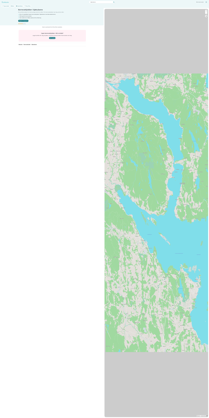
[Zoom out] (206, 13)
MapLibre (198, 415)
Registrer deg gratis (23, 20)
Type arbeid (6, 6)
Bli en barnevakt (200, 2)
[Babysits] (5, 2)
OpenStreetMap (203, 415)
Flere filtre (28, 6)
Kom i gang (52, 38)
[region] (156, 213)
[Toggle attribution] (207, 416)
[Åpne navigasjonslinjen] (206, 2)
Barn (13, 6)
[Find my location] (206, 16)
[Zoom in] (206, 11)
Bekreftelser (20, 6)
